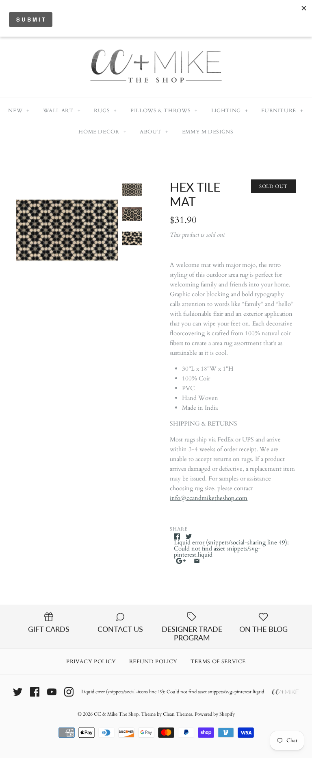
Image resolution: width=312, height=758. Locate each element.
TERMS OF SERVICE (218, 661)
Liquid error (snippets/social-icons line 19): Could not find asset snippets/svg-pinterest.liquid (172, 691)
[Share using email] (197, 561)
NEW (18, 110)
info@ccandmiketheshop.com (208, 498)
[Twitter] (17, 692)
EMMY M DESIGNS (208, 131)
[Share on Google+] (181, 561)
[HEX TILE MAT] (67, 230)
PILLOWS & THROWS (164, 110)
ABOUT (154, 131)
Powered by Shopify (215, 714)
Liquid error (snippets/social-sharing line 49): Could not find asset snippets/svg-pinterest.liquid (231, 549)
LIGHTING (229, 110)
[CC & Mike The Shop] (156, 39)
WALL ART (62, 110)
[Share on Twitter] (189, 536)
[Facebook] (34, 692)
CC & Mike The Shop (116, 714)
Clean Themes (177, 714)
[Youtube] (51, 692)
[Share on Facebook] (177, 536)
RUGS (105, 110)
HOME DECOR (102, 131)
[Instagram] (69, 692)
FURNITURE (282, 110)
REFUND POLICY (153, 661)
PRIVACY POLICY (91, 661)
